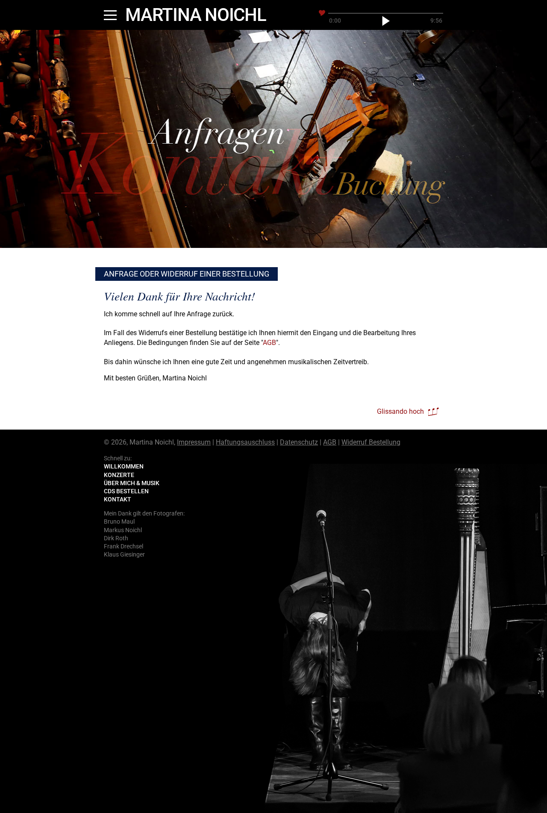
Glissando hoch (400, 411)
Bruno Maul (119, 521)
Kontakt (117, 499)
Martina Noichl (195, 14)
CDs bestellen (126, 491)
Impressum (194, 442)
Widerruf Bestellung (370, 442)
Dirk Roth (116, 538)
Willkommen (124, 466)
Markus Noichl (123, 530)
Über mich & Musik (131, 483)
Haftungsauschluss (245, 442)
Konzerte (119, 474)
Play (385, 21)
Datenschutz (299, 442)
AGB (269, 343)
